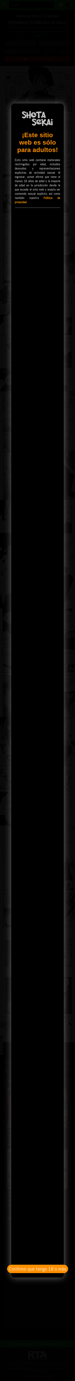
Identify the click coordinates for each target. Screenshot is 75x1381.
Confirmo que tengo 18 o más (37, 1269)
